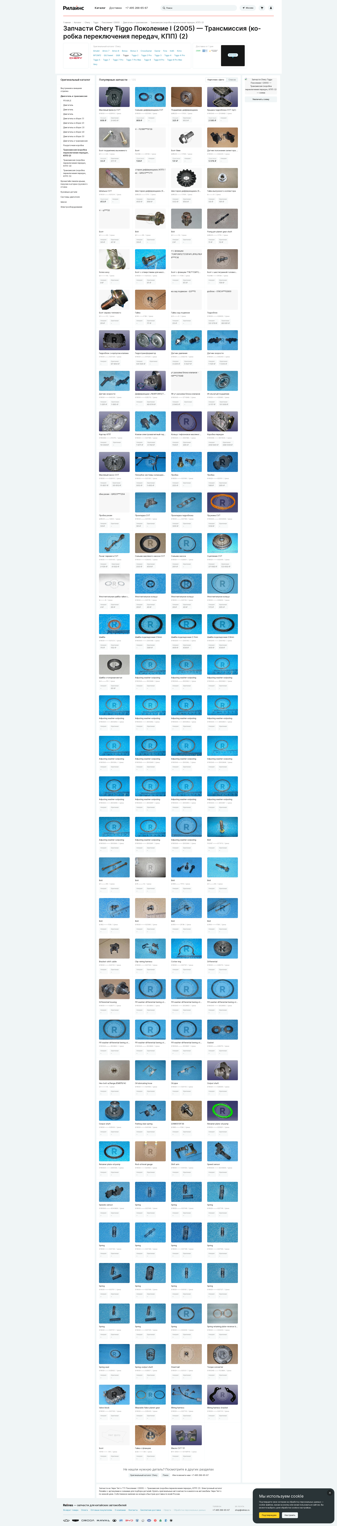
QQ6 (118, 55)
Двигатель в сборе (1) (73, 118)
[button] (233, 55)
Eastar (157, 51)
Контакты (133, 1510)
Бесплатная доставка (150, 1510)
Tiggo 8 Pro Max (174, 60)
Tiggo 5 (96, 60)
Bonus (125, 51)
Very (95, 64)
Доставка (115, 7)
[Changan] (137, 1520)
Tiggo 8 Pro (159, 60)
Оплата (84, 1510)
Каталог (100, 7)
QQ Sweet (108, 55)
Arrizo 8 (115, 51)
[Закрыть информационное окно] (330, 1493)
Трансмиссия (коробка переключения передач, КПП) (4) (74, 163)
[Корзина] (262, 8)
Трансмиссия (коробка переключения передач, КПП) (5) (74, 173)
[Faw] (149, 1520)
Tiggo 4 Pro (179, 55)
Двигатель (68, 105)
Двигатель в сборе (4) (74, 132)
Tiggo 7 (106, 60)
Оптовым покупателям (101, 1510)
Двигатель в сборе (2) (73, 123)
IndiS (172, 51)
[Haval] (103, 1520)
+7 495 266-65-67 (136, 7)
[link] (87, 22)
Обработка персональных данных (190, 1510)
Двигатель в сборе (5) (73, 136)
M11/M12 (97, 55)
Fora (165, 51)
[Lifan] (121, 1520)
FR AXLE (67, 100)
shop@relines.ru (242, 1510)
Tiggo (126, 55)
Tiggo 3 (158, 55)
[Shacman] (165, 1520)
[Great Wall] (114, 1520)
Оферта (167, 1510)
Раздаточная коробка (73, 145)
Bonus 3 (134, 51)
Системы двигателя (70, 197)
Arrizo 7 (105, 51)
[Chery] (66, 1520)
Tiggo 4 (167, 55)
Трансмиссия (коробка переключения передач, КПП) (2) (75, 153)
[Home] (73, 8)
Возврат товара (70, 1510)
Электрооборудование (71, 207)
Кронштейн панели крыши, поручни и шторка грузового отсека (74, 184)
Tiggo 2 (135, 55)
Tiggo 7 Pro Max (133, 60)
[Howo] (160, 1520)
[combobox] (198, 8)
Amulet (96, 51)
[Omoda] (87, 1520)
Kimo (179, 51)
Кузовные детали (69, 192)
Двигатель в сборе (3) (74, 127)
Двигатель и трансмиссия (74, 96)
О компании (120, 1510)
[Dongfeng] (155, 1520)
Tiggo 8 (147, 60)
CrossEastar (146, 51)
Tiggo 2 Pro (146, 55)
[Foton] (171, 1520)
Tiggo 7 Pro (118, 60)
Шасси (64, 202)
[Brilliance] (142, 1520)
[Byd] (129, 1520)
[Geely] (75, 1520)
